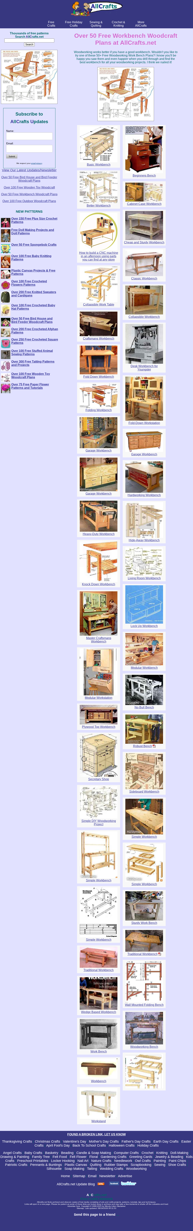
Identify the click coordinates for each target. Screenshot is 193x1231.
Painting (160, 1161)
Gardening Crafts (113, 1157)
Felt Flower (78, 1157)
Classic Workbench (144, 278)
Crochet (147, 1153)
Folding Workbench (99, 410)
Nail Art (82, 1161)
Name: (10, 130)
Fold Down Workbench (98, 376)
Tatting (92, 1169)
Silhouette (54, 1169)
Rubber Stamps (116, 1165)
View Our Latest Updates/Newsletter (29, 170)
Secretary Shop (98, 779)
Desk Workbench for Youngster (144, 368)
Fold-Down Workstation (144, 423)
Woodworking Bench (144, 1046)
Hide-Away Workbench (144, 540)
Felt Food (60, 1157)
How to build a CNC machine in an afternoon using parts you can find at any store (98, 256)
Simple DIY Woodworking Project (98, 822)
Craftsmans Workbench (98, 338)
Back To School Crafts (89, 1145)
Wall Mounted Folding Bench (144, 1004)
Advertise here (73, 1206)
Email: (10, 143)
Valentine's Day (74, 1141)
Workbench (98, 1081)
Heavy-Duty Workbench (99, 534)
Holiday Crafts (148, 1145)
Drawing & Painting (14, 1157)
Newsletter (107, 1176)
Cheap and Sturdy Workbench (144, 242)
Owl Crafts (143, 1161)
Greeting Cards (140, 1157)
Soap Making (74, 1169)
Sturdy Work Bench (144, 922)
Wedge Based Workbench (98, 1012)
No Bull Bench (144, 707)
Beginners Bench (144, 175)
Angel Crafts (12, 1153)
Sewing (159, 1165)
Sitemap (79, 1176)
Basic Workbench (98, 164)
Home (65, 1176)
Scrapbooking (141, 1165)
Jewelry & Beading (169, 1157)
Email (92, 1176)
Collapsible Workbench (144, 316)
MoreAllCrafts (141, 24)
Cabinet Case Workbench (144, 203)
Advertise (125, 1176)
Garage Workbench (99, 450)
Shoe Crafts (177, 1165)
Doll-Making (179, 1153)
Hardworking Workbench (144, 495)
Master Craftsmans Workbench (98, 639)
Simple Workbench (144, 836)
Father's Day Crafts (136, 1141)
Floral (93, 1157)
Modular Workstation (98, 697)
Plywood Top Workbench (98, 726)
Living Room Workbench (144, 578)
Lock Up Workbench (144, 626)
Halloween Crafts (122, 1145)
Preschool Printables (32, 1161)
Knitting (162, 1153)
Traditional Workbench (142, 954)
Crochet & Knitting (118, 24)
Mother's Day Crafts (104, 1141)
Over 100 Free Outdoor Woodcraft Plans (29, 201)
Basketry (51, 1153)
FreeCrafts (51, 24)
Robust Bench (142, 746)
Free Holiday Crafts (73, 24)
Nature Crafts (101, 1161)
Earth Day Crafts (165, 1141)
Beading (67, 1153)
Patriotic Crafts (16, 1165)
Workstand (98, 1121)
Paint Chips (177, 1161)
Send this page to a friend (94, 1214)
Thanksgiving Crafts (17, 1141)
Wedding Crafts (111, 1169)
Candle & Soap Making (93, 1153)
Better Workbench (99, 205)
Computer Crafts (126, 1153)
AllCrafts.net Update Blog (76, 1184)
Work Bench (98, 1051)
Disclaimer (121, 1206)
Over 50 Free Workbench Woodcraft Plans (29, 194)
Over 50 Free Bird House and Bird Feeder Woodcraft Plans (29, 179)
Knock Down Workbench (98, 584)
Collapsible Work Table (98, 304)
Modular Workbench (144, 667)
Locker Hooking (63, 1161)
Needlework (123, 1161)
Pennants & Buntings (46, 1165)
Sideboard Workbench (144, 791)
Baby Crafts (33, 1153)
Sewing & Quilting (96, 24)
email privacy (36, 163)
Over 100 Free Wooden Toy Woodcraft (29, 187)
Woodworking (136, 1169)
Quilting (95, 1165)
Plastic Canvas (76, 1165)
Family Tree (41, 1157)
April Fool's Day (58, 1145)
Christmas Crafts (47, 1141)
